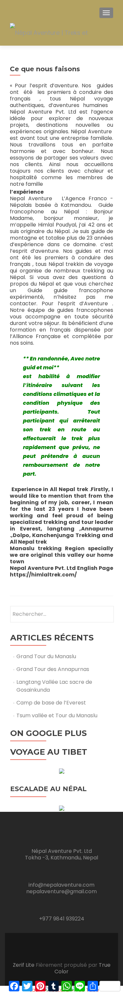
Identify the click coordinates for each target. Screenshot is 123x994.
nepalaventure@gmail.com (61, 891)
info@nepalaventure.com (61, 885)
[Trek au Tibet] (61, 770)
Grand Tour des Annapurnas (52, 669)
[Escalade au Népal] (61, 807)
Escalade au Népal (48, 789)
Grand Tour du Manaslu (46, 656)
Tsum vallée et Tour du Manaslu (56, 715)
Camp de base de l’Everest (51, 702)
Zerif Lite (24, 965)
